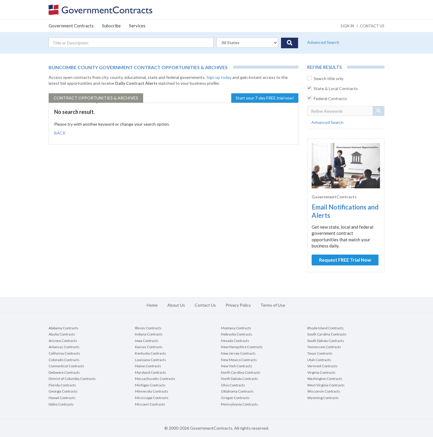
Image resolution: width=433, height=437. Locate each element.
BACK (60, 132)
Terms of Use (272, 305)
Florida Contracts (62, 385)
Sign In (347, 26)
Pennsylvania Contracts (239, 404)
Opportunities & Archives (96, 97)
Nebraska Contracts (236, 334)
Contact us (372, 26)
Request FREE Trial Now (345, 259)
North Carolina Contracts (240, 372)
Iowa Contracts (146, 340)
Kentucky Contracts (150, 353)
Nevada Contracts (235, 340)
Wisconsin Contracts (323, 391)
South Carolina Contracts (326, 334)
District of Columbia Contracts (72, 378)
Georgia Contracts (63, 391)
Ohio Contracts (233, 385)
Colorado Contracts (64, 360)
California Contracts (64, 353)
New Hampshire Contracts (242, 347)
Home (152, 305)
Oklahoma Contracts (237, 391)
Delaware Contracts (64, 372)
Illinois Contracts (148, 328)
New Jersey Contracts (238, 353)
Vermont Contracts (322, 366)
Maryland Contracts (150, 372)
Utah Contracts (319, 360)
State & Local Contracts (336, 88)
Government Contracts (71, 25)
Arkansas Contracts (64, 347)
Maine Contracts (148, 366)
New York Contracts (236, 366)
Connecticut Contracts (66, 366)
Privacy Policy (238, 305)
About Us (176, 305)
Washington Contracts (324, 378)
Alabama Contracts (63, 328)
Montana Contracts (236, 328)
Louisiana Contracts (150, 360)
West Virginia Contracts (326, 385)
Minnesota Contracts (151, 391)
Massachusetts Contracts (155, 378)
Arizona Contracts (63, 340)
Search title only (328, 78)
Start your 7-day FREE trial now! (265, 97)
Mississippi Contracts (151, 398)
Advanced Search (323, 42)
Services (137, 25)
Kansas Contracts (149, 347)
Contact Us (205, 305)
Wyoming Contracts (323, 398)
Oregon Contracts (235, 398)
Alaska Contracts (62, 334)
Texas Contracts (320, 353)
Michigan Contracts (150, 385)
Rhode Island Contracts (325, 328)
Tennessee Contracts (324, 347)
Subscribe (111, 25)
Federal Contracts (330, 98)
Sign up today (219, 77)
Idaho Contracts (61, 404)
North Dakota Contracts (239, 378)
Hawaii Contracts (62, 398)
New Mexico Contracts (239, 360)
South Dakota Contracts (325, 340)
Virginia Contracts (321, 372)
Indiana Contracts (149, 334)
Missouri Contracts (150, 404)
